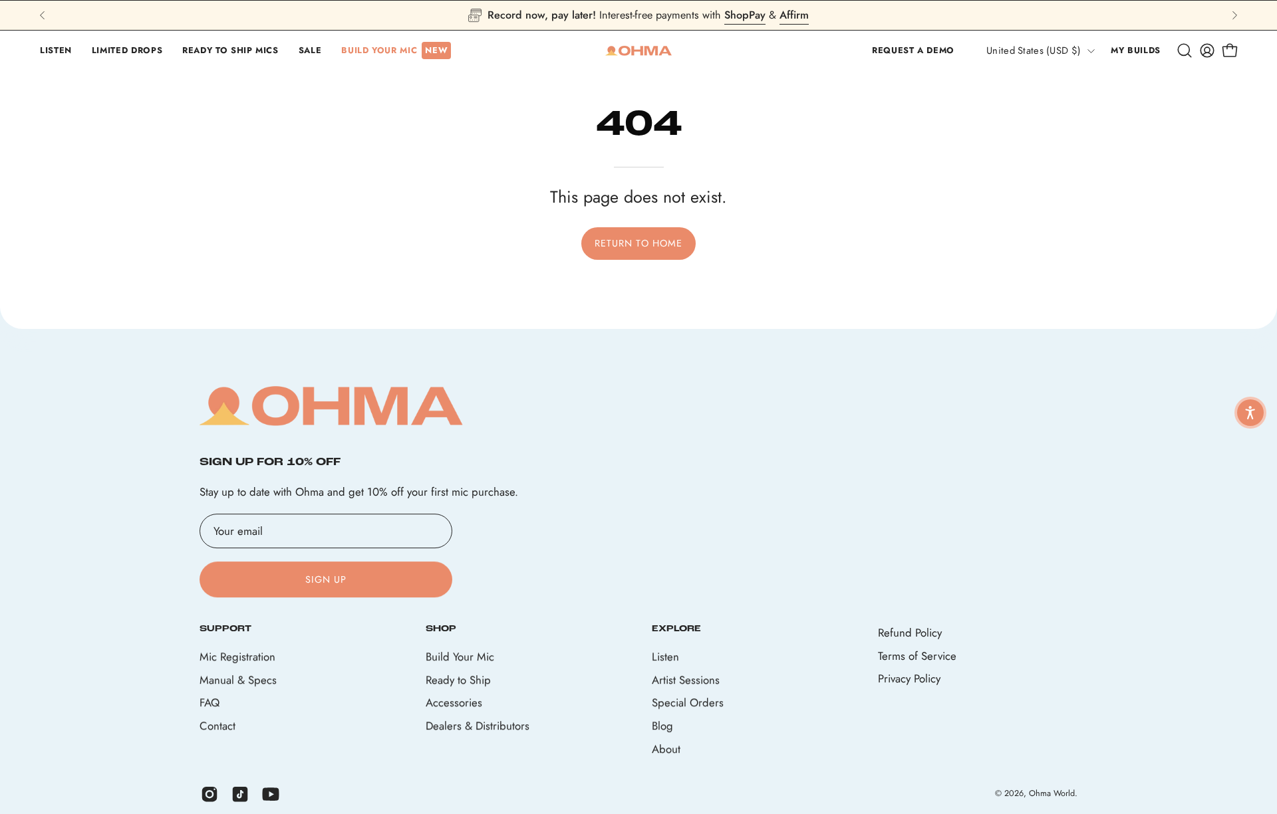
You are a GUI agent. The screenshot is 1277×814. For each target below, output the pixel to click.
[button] (56, 50)
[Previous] (43, 15)
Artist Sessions (686, 680)
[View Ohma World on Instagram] (209, 794)
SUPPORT (225, 629)
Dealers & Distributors (477, 726)
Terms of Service (917, 656)
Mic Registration (237, 657)
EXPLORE (676, 629)
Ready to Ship (458, 680)
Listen (665, 657)
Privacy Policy (909, 678)
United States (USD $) (1033, 50)
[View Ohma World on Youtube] (271, 794)
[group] (638, 15)
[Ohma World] (638, 50)
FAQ (209, 703)
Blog (662, 726)
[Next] (1234, 15)
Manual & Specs (238, 680)
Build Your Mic (460, 657)
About (666, 749)
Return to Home (638, 243)
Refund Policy (910, 633)
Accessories (454, 703)
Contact (217, 726)
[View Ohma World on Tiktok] (240, 794)
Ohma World (1052, 793)
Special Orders (688, 703)
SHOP (441, 629)
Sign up (326, 579)
